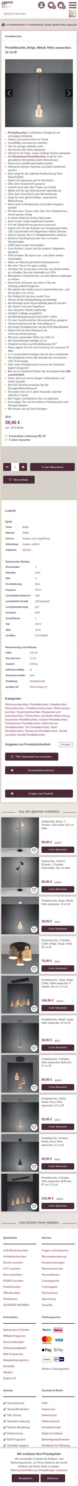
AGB (44, 1403)
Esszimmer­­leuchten (28, 711)
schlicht (35, 544)
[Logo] (7, 5)
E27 (37, 607)
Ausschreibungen (13, 1341)
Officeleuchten (11, 1292)
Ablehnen (52, 1478)
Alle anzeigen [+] (38, 687)
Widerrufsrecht (50, 1421)
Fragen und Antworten (55, 1250)
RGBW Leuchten (13, 1280)
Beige (26, 527)
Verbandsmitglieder (14, 1347)
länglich (27, 538)
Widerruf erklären (52, 1433)
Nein (37, 572)
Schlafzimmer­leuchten (39, 708)
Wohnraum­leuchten (17, 704)
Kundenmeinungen (53, 1262)
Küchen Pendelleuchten (53, 719)
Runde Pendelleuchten (31, 734)
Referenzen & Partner (16, 1329)
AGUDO (27, 550)
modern (26, 544)
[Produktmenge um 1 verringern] (7, 467)
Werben (8, 1372)
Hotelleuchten (58, 704)
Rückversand (50, 1292)
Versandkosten (51, 1274)
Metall (26, 532)
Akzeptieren (25, 1478)
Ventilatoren (10, 1298)
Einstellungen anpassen (53, 1470)
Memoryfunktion (13, 1274)
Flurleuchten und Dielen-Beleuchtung (47, 715)
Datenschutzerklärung (23, 1470)
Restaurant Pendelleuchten (41, 730)
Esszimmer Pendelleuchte (29, 156)
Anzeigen (66, 744)
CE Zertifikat (41, 635)
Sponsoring (48, 1298)
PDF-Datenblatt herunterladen (34, 756)
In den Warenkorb (52, 466)
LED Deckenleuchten (15, 1250)
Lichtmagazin (50, 1286)
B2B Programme (13, 1354)
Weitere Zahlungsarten (55, 1368)
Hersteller (9, 1366)
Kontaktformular (51, 1427)
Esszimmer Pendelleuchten (21, 719)
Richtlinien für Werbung (56, 1445)
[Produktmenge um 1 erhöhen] (23, 467)
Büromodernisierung (54, 1256)
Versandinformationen (41, 770)
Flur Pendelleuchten (37, 727)
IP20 (37, 612)
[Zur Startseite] (3, 25)
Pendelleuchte (17, 132)
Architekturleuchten (14, 1256)
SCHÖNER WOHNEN (16, 1304)
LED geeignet (42, 601)
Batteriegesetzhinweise (55, 1439)
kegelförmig (44, 538)
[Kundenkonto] (41, 5)
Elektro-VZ (9, 1378)
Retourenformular (52, 1268)
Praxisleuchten (12, 1286)
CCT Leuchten (12, 1268)
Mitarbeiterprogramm (16, 1360)
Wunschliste (21, 479)
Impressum (48, 1409)
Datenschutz (49, 1415)
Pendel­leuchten (39, 704)
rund (34, 538)
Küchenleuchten (14, 708)
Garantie (47, 1304)
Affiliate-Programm (14, 1335)
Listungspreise (50, 1280)
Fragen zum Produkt (41, 793)
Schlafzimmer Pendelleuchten (23, 723)
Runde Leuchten (13, 1262)
